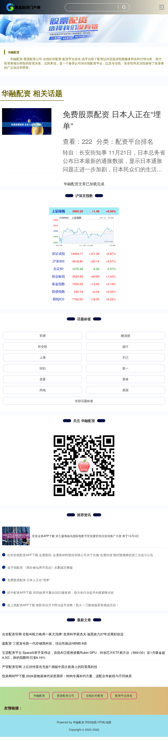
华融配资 (39, 695)
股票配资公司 (65, 695)
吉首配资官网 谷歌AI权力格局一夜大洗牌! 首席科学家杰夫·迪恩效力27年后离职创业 (63, 634)
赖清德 (125, 335)
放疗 (125, 346)
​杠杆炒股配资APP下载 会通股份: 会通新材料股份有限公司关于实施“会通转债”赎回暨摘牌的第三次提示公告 (80, 555)
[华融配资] (23, 7)
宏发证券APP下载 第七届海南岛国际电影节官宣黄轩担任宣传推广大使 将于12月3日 (85, 536)
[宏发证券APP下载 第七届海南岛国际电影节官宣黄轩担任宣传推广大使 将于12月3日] (16, 536)
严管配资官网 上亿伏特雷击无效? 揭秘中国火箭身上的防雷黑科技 (49, 666)
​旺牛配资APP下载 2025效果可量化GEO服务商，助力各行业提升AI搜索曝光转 (60, 592)
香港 (125, 379)
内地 (43, 390)
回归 (43, 368)
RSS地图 (91, 722)
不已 (125, 357)
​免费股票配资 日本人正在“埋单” (28, 580)
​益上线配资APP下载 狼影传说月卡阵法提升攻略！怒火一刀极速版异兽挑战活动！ (63, 605)
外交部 (42, 346)
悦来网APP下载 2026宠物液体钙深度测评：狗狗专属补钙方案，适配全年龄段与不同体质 (67, 676)
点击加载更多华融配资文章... (84, 183)
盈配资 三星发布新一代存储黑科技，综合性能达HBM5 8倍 (44, 643)
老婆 (43, 379)
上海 (43, 357)
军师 (43, 335)
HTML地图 (104, 722)
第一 (125, 368)
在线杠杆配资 (94, 695)
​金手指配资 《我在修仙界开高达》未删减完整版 (40, 567)
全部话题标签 (84, 401)
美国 (125, 390)
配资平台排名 (123, 695)
